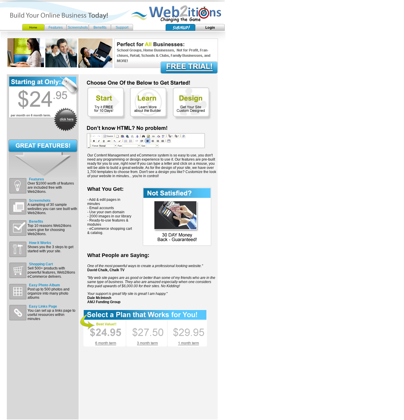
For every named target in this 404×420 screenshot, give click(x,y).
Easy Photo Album (44, 285)
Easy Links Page (43, 306)
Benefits (99, 27)
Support (122, 27)
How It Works (40, 243)
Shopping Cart (41, 264)
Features (56, 27)
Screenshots (78, 27)
